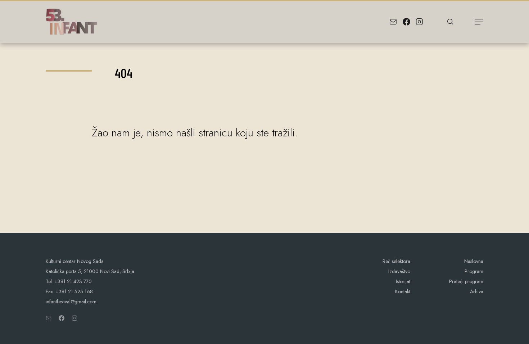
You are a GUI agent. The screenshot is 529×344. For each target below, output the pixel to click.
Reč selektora (396, 261)
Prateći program (466, 281)
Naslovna (473, 261)
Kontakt (402, 291)
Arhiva (476, 291)
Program (474, 271)
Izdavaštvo (399, 271)
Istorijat (403, 281)
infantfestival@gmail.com (71, 301)
